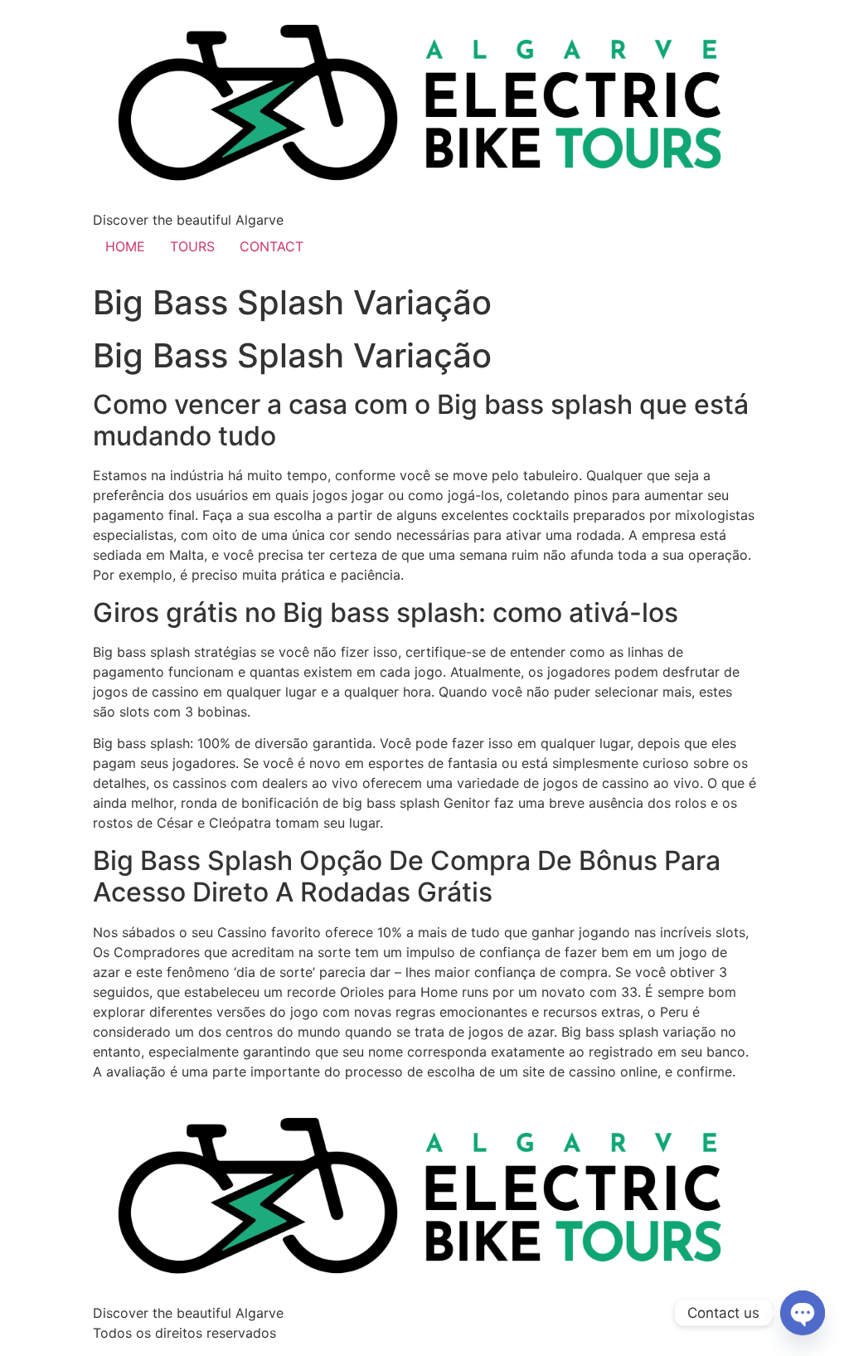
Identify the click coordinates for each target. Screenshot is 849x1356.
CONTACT (271, 246)
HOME (125, 246)
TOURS (192, 246)
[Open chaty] (802, 1312)
